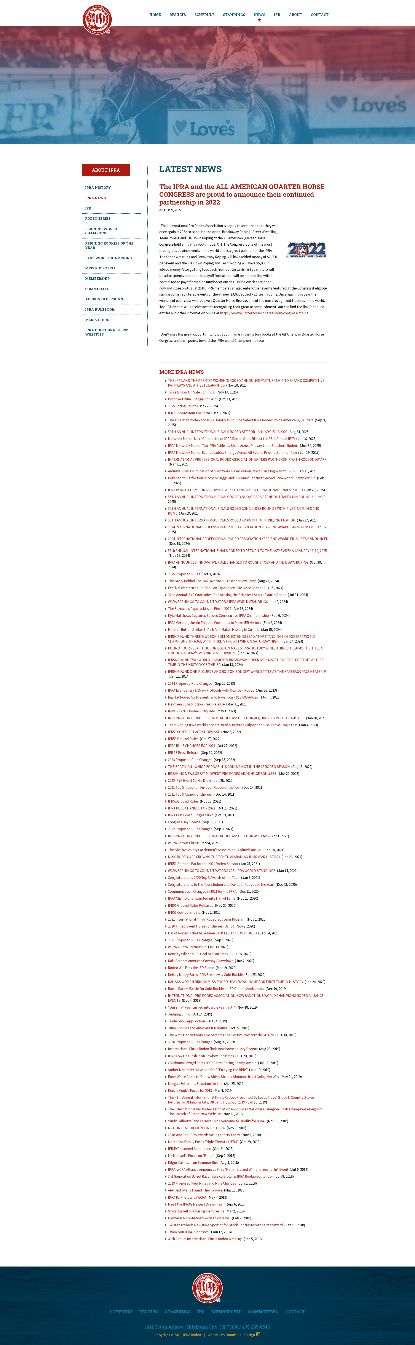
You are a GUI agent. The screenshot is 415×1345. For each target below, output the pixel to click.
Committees (97, 289)
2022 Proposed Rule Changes (190, 829)
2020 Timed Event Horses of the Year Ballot (201, 926)
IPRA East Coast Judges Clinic (190, 815)
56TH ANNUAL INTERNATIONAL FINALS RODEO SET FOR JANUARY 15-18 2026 (227, 431)
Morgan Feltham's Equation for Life (195, 1083)
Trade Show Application (186, 1021)
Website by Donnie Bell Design (232, 1334)
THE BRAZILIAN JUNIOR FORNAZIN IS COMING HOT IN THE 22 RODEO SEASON (229, 766)
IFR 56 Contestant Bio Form (189, 413)
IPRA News (95, 198)
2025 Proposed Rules (184, 574)
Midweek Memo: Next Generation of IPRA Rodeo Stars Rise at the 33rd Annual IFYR (231, 438)
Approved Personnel (106, 299)
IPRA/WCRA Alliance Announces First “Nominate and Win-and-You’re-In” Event (228, 1169)
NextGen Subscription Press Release (196, 704)
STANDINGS (234, 14)
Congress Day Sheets (184, 822)
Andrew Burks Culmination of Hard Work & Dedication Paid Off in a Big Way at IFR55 (231, 471)
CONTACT (320, 14)
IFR (277, 14)
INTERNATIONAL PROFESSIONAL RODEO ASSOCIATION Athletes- (218, 836)
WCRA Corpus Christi (183, 843)
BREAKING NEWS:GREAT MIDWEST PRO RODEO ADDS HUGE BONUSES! (223, 773)
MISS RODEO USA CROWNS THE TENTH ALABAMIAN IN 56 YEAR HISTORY (224, 856)
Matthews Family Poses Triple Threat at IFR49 (203, 1141)
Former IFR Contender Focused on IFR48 (199, 1218)
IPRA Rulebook (100, 309)
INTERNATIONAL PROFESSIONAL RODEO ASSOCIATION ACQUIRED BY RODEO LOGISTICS (236, 718)
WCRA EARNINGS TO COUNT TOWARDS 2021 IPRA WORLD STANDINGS (222, 870)
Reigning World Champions (101, 231)
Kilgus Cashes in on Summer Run (193, 1162)
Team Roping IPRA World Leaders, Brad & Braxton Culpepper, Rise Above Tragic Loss (233, 725)
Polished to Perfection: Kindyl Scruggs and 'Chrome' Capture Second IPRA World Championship (242, 478)
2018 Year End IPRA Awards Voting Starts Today (204, 1134)
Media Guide (97, 320)
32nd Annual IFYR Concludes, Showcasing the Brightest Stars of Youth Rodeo (227, 594)
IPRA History (98, 187)
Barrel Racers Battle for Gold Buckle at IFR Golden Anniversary (216, 988)
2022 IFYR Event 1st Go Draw (189, 780)
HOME (155, 14)
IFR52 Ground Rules (183, 801)
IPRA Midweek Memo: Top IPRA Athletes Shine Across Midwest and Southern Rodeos (233, 445)
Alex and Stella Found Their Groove (195, 1190)
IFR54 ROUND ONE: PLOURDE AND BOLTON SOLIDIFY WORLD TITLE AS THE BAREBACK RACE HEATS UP (247, 671)
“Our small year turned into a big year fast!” (201, 1007)
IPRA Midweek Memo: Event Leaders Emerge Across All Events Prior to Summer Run (232, 452)
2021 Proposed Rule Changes (190, 940)
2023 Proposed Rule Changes (190, 759)
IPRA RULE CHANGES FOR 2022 (191, 808)
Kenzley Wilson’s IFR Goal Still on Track (198, 954)
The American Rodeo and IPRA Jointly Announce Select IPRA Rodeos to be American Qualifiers (240, 420)
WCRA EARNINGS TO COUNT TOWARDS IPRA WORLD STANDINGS (218, 601)
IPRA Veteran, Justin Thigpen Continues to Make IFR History (214, 622)
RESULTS (177, 14)
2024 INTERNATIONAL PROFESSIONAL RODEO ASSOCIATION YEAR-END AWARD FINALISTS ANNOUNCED (248, 538)
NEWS (259, 14)
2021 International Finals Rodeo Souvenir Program (206, 919)
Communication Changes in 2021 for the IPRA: (202, 891)
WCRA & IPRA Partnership (187, 947)
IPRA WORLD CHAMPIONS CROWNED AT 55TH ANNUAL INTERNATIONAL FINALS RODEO (235, 490)
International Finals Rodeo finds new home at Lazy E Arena (213, 1048)
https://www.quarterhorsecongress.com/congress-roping (264, 313)
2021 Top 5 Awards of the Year (190, 794)
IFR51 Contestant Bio (184, 912)
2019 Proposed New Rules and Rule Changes (202, 1183)
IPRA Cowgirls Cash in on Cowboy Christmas (201, 1056)
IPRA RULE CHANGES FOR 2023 (191, 745)
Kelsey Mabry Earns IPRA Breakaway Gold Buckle (205, 974)
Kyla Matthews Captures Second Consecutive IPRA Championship (218, 615)
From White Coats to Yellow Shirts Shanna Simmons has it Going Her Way (223, 1076)
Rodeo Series (97, 218)
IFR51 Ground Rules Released (191, 905)
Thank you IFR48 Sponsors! (189, 1232)
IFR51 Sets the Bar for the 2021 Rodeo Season (203, 863)
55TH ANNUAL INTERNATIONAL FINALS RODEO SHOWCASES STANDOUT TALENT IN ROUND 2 (240, 496)
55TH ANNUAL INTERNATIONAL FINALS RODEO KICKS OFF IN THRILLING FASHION (231, 520)
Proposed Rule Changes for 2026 (192, 399)
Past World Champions (108, 258)
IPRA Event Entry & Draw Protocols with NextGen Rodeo (211, 690)
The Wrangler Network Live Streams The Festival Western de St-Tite (221, 1035)
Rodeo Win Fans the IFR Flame (191, 967)
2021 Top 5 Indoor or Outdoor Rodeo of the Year (204, 787)
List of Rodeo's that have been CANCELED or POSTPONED (212, 933)
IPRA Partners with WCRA (187, 1197)
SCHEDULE (204, 14)
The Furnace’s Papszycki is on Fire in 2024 (199, 608)
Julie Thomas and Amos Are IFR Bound (197, 1028)
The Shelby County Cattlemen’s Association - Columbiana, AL (215, 850)
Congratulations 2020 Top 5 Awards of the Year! (204, 877)
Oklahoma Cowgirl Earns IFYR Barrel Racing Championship (212, 1062)
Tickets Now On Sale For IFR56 (191, 392)
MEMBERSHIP (226, 1311)
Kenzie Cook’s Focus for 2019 (190, 1090)
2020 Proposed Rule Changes (190, 1042)
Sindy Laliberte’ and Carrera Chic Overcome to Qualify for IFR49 (216, 1121)
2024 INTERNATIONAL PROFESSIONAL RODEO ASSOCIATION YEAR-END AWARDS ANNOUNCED (240, 527)
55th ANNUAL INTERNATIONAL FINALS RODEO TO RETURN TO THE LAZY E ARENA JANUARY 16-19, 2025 (247, 550)
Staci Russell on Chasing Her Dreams (196, 1211)
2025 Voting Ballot (182, 406)
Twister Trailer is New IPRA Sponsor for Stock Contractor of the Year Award (225, 1225)
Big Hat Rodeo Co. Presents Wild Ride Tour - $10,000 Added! (214, 697)
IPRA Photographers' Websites (106, 332)
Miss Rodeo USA (100, 268)
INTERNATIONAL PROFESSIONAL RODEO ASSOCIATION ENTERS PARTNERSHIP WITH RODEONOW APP (247, 459)
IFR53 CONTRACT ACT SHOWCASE (194, 731)
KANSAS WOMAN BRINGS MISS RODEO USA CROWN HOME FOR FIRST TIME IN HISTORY (235, 981)
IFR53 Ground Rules (183, 738)
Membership (97, 278)
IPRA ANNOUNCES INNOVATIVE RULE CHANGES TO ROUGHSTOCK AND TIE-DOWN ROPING (238, 562)
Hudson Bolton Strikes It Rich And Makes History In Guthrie (214, 629)
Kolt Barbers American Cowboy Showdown (200, 960)
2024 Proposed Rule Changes (190, 683)
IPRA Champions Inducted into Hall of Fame (201, 898)
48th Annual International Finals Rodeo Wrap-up (205, 1238)
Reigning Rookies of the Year (109, 245)
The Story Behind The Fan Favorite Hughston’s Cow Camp (212, 581)
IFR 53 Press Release (183, 752)
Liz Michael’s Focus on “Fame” (191, 1155)
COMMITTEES (263, 1311)
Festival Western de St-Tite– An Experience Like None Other (214, 587)
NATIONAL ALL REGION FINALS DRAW (196, 1128)
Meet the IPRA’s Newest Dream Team (196, 1204)
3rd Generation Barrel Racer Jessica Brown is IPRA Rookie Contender (220, 1176)
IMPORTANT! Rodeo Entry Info (192, 711)
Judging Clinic (179, 1014)
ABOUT (295, 14)
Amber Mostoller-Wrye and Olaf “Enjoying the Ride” (208, 1069)
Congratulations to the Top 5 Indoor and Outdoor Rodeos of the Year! (221, 884)
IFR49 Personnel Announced (189, 1148)
